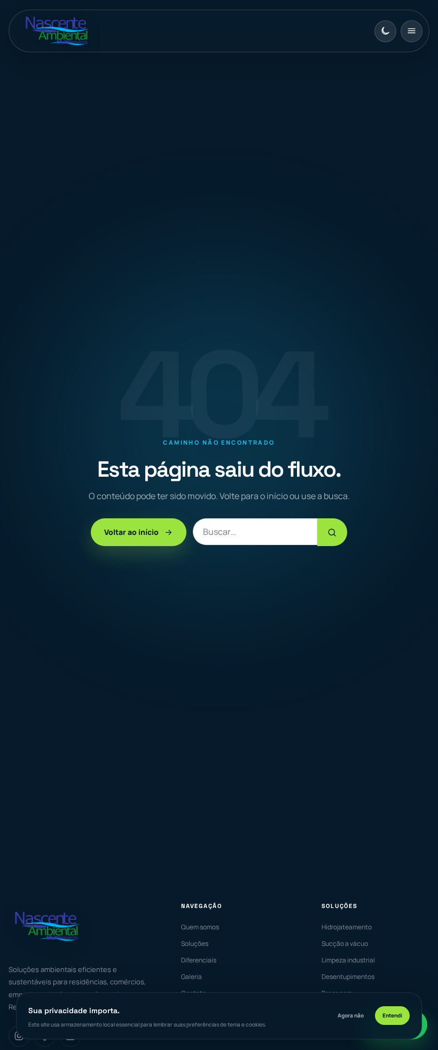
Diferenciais (198, 960)
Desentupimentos (348, 976)
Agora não (351, 1015)
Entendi (392, 1015)
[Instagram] (19, 1036)
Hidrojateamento (347, 926)
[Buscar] (332, 532)
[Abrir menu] (412, 31)
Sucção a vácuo (345, 943)
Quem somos (200, 926)
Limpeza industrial (348, 960)
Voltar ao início (131, 532)
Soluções (194, 943)
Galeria (191, 976)
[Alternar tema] (385, 31)
